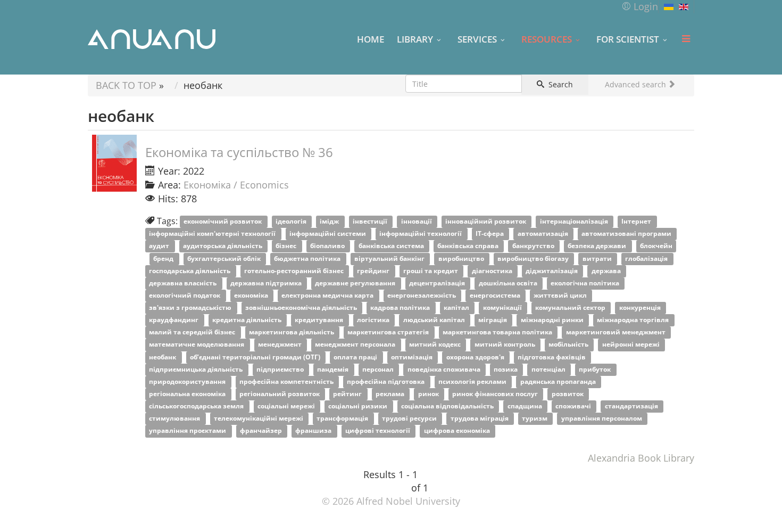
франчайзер (262, 431)
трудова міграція (480, 418)
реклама (391, 393)
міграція (493, 320)
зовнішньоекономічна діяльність (302, 307)
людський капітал (435, 320)
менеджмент (280, 344)
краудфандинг (174, 320)
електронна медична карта (328, 295)
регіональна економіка (188, 393)
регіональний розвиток (280, 393)
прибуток (595, 369)
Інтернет (637, 221)
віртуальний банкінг (390, 258)
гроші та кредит (431, 270)
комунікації (503, 307)
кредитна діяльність (247, 320)
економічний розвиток (223, 221)
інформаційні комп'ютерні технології (213, 234)
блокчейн (656, 246)
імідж (330, 221)
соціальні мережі (287, 406)
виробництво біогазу (533, 258)
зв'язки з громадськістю (191, 307)
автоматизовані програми (627, 234)
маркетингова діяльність (292, 332)
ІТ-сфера (490, 234)
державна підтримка (266, 283)
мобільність (569, 344)
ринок (429, 393)
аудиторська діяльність (223, 246)
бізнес (287, 246)
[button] (639, 6)
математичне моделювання (197, 344)
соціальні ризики (358, 406)
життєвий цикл (561, 295)
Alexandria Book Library (641, 457)
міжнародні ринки (553, 320)
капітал (457, 307)
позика (506, 369)
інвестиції (371, 221)
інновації (417, 221)
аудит (160, 246)
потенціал (549, 369)
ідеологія (292, 221)
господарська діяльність (190, 270)
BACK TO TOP (126, 85)
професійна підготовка (386, 381)
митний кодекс (435, 344)
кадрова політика (400, 307)
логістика (374, 320)
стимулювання (175, 418)
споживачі (574, 406)
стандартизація (632, 406)
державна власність (183, 283)
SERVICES (477, 38)
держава (607, 270)
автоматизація (544, 234)
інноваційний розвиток (486, 221)
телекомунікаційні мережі (259, 418)
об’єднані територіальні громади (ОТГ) (256, 357)
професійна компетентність (287, 381)
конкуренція (640, 307)
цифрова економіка (458, 431)
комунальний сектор (571, 307)
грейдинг (374, 270)
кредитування (320, 320)
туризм (535, 418)
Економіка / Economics (236, 184)
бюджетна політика (308, 258)
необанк (163, 357)
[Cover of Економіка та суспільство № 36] (114, 163)
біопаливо (328, 246)
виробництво (462, 258)
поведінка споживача (444, 369)
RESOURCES (546, 38)
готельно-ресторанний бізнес (294, 270)
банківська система (392, 246)
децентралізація (438, 283)
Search (559, 84)
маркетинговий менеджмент (616, 332)
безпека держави (598, 246)
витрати (598, 258)
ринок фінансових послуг (495, 393)
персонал (378, 369)
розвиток (568, 393)
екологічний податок (185, 295)
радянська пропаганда (558, 381)
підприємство (280, 369)
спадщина (526, 406)
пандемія (333, 369)
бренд (164, 258)
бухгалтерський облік (224, 258)
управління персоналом (602, 418)
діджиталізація (552, 270)
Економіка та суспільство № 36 (239, 152)
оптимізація (412, 357)
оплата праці (356, 357)
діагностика (493, 270)
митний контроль (506, 344)
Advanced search (636, 84)
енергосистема (496, 295)
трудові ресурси (410, 418)
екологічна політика (586, 283)
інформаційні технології (421, 234)
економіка (252, 295)
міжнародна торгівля (633, 320)
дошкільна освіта (509, 283)
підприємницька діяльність (196, 369)
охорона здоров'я (476, 357)
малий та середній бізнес (193, 332)
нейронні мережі (631, 344)
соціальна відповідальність (448, 406)
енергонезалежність (422, 295)
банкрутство (534, 246)
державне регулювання (356, 283)
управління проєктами (188, 431)
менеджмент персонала (356, 344)
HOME (370, 38)
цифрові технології (378, 431)
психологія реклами (473, 381)
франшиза (314, 431)
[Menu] (685, 39)
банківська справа (468, 246)
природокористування (188, 381)
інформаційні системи (328, 234)
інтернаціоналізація (575, 221)
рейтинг (348, 393)
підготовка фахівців (552, 357)
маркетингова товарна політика (498, 332)
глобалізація (647, 258)
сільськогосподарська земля (197, 406)
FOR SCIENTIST (627, 38)
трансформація (343, 418)
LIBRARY (415, 38)
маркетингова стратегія (388, 332)
